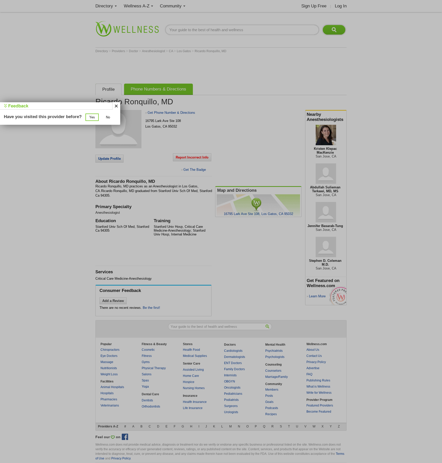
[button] (92, 117)
